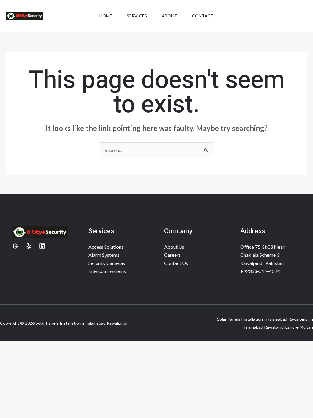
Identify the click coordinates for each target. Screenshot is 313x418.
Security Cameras (106, 263)
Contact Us (176, 263)
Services (137, 15)
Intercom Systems (107, 271)
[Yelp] (29, 246)
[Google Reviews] (15, 246)
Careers (172, 255)
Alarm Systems (104, 255)
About (169, 15)
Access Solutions (105, 247)
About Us (174, 247)
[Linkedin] (42, 246)
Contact (203, 15)
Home (105, 15)
